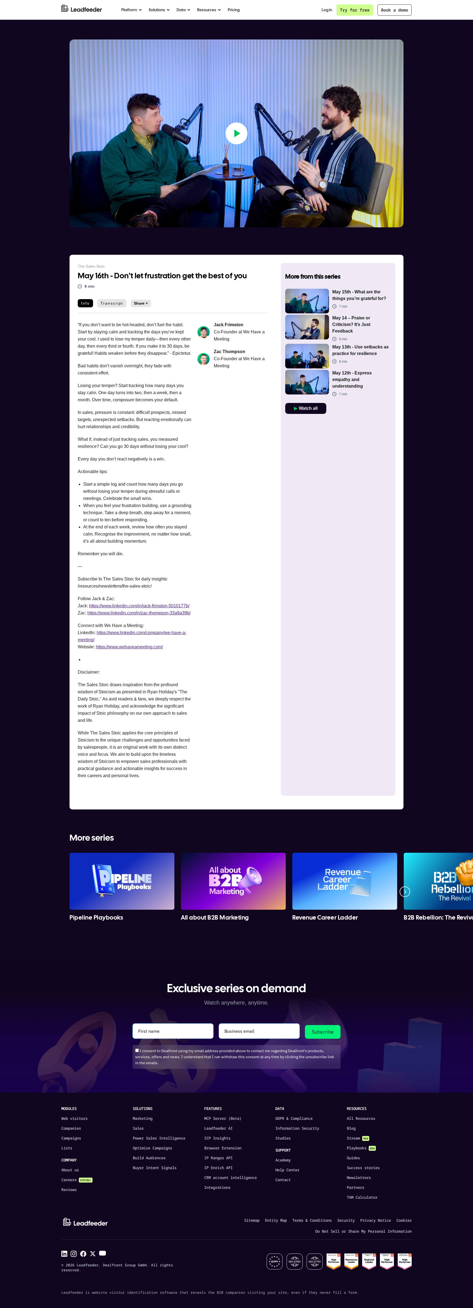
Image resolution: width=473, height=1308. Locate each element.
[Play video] (236, 133)
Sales (138, 1128)
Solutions (157, 10)
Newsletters (359, 1177)
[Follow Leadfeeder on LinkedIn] (64, 1254)
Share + (141, 303)
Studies (283, 1138)
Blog (351, 1128)
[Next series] (404, 891)
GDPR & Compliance (294, 1118)
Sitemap (251, 1220)
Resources (206, 10)
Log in (327, 10)
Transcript (111, 303)
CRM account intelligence (230, 1177)
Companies (71, 1128)
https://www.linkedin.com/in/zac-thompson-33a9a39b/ (139, 613)
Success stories (363, 1167)
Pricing (234, 10)
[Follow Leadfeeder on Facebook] (83, 1254)
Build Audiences (149, 1157)
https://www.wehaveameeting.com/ (129, 647)
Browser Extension (222, 1147)
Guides (353, 1157)
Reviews (69, 1189)
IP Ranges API (218, 1157)
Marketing (142, 1118)
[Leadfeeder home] (85, 10)
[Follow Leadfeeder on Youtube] (102, 1253)
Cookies (404, 1220)
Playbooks (361, 1147)
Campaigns (71, 1138)
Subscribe (323, 1032)
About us (70, 1169)
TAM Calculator (362, 1197)
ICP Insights (217, 1138)
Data (181, 10)
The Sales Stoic (91, 266)
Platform (129, 10)
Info (85, 303)
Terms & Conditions (312, 1220)
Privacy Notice (375, 1220)
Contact (283, 1179)
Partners (355, 1187)
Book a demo (394, 10)
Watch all (308, 408)
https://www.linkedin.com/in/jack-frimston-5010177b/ (139, 605)
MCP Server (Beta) (222, 1118)
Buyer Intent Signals (155, 1167)
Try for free (355, 10)
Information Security (297, 1128)
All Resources (361, 1118)
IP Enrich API (218, 1167)
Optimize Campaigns (152, 1147)
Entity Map (276, 1220)
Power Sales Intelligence (159, 1138)
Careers (76, 1179)
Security (346, 1220)
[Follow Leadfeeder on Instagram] (74, 1254)
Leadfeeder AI (218, 1128)
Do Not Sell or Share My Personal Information (363, 1231)
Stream (357, 1138)
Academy (283, 1160)
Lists (66, 1147)
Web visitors (74, 1118)
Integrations (217, 1187)
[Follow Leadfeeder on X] (93, 1254)
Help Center (287, 1169)
